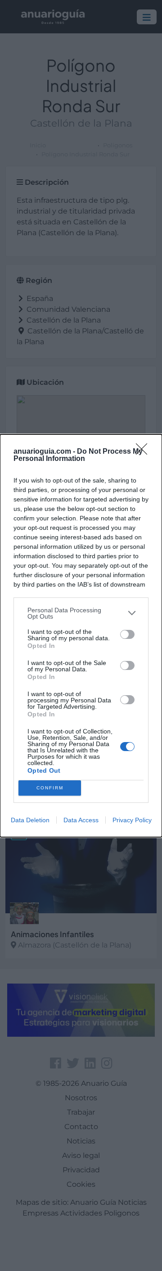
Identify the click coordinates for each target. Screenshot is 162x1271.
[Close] (144, 451)
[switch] (127, 634)
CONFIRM (49, 787)
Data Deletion (30, 820)
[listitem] (81, 613)
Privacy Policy (132, 820)
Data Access (81, 820)
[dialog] (81, 635)
